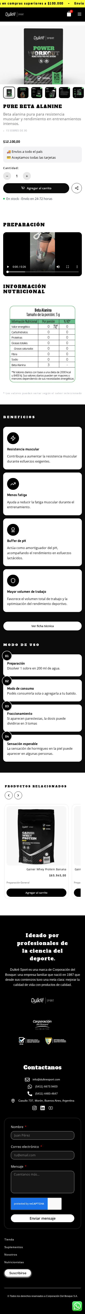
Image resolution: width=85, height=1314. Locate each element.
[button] (79, 14)
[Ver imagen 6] (78, 92)
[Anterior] (9, 795)
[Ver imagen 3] (37, 92)
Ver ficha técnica (42, 626)
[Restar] (7, 176)
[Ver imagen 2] (23, 92)
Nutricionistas (14, 1262)
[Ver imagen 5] (64, 92)
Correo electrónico (25, 1147)
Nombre (17, 1127)
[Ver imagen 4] (51, 92)
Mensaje (17, 1166)
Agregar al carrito (39, 188)
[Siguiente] (18, 795)
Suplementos (13, 1247)
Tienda (9, 1239)
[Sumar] (27, 176)
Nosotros (10, 1254)
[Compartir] (77, 188)
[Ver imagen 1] (9, 92)
